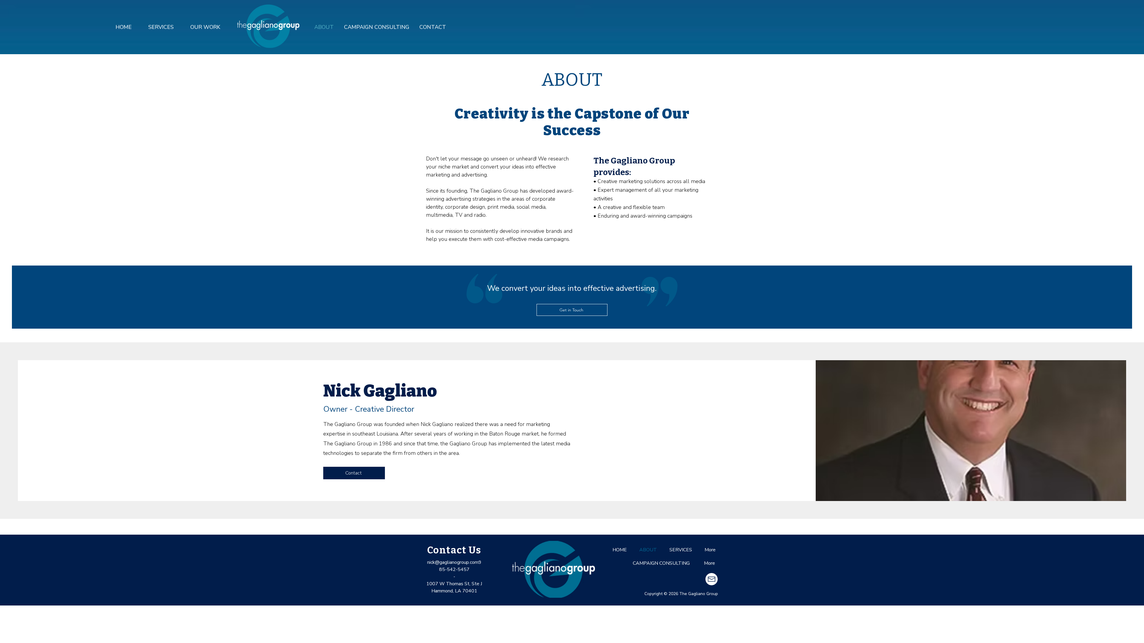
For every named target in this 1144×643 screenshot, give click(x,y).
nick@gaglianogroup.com (452, 562)
